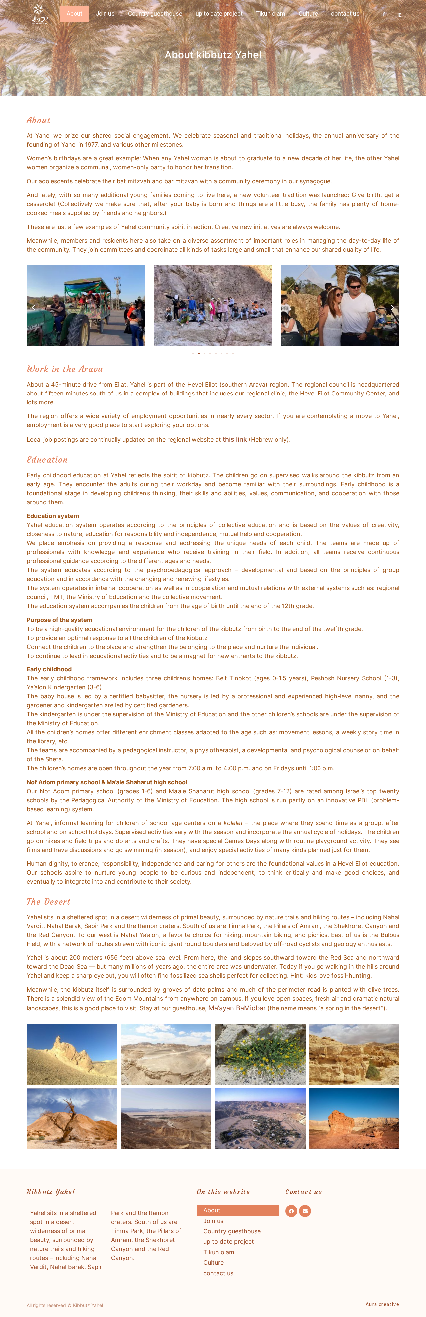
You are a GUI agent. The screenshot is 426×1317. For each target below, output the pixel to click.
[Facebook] (291, 1211)
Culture (308, 13)
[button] (33, 306)
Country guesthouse (155, 13)
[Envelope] (305, 1211)
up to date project (219, 13)
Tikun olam (270, 13)
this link (235, 439)
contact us (345, 13)
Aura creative (382, 1304)
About (74, 13)
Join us (105, 13)
